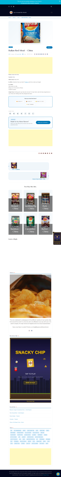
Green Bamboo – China (15, 229)
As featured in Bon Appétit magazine (30, 3)
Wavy (47, 443)
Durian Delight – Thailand (15, 416)
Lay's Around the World (19, 12)
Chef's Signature (30, 430)
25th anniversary (17, 430)
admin (10, 54)
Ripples (29, 441)
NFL (37, 439)
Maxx (24, 439)
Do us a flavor (28, 432)
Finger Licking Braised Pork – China (45, 203)
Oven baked (42, 439)
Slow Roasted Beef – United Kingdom (17, 412)
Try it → (49, 47)
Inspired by (40, 434)
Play (11, 441)
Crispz (47, 430)
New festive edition (31, 439)
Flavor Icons (20, 434)
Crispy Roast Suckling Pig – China (30, 205)
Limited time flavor (39, 437)
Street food (16, 443)
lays (19, 437)
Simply (44, 441)
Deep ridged (13, 432)
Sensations (39, 441)
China (10, 47)
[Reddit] (29, 113)
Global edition (27, 434)
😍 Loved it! (19, 101)
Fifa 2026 (42, 432)
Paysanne (48, 439)
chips (37, 430)
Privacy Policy (46, 475)
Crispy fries (42, 430)
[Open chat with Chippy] (58, 474)
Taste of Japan (35, 443)
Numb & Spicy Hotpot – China (15, 205)
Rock (34, 441)
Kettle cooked (14, 437)
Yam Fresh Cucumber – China (30, 229)
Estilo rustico (36, 432)
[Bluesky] (14, 113)
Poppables (16, 441)
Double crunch (20, 432)
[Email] (18, 113)
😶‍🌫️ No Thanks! (30, 104)
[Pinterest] (25, 113)
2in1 (11, 430)
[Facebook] (10, 113)
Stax (12, 443)
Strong (22, 443)
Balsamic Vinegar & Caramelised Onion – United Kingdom (21, 409)
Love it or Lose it (14, 439)
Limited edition (30, 437)
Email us (26, 82)
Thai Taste (42, 443)
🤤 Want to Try (40, 101)
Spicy (48, 441)
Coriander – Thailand (14, 419)
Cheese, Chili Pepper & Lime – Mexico (17, 422)
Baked (24, 430)
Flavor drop (13, 434)
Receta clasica (23, 441)
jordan (45, 434)
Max (20, 439)
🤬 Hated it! (29, 101)
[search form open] (51, 6)
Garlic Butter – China (46, 229)
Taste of (28, 443)
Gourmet (34, 434)
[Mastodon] (22, 113)
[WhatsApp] (33, 113)
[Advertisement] (30, 65)
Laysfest (23, 437)
